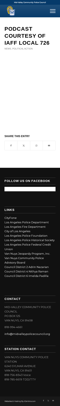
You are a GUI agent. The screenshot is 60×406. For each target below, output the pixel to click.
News (7, 49)
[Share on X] (23, 145)
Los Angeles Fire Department (25, 226)
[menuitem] (51, 11)
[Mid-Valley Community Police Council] (24, 11)
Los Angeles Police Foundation (26, 235)
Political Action (22, 49)
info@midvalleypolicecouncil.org (27, 334)
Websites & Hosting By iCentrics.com (20, 401)
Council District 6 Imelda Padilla (26, 276)
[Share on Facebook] (11, 145)
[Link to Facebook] (43, 400)
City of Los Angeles (17, 231)
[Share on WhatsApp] (36, 145)
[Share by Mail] (49, 145)
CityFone (10, 217)
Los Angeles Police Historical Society (29, 240)
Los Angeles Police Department (26, 222)
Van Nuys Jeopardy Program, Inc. (27, 253)
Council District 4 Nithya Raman (26, 271)
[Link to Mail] (53, 400)
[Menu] (51, 11)
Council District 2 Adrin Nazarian (26, 267)
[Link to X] (48, 400)
